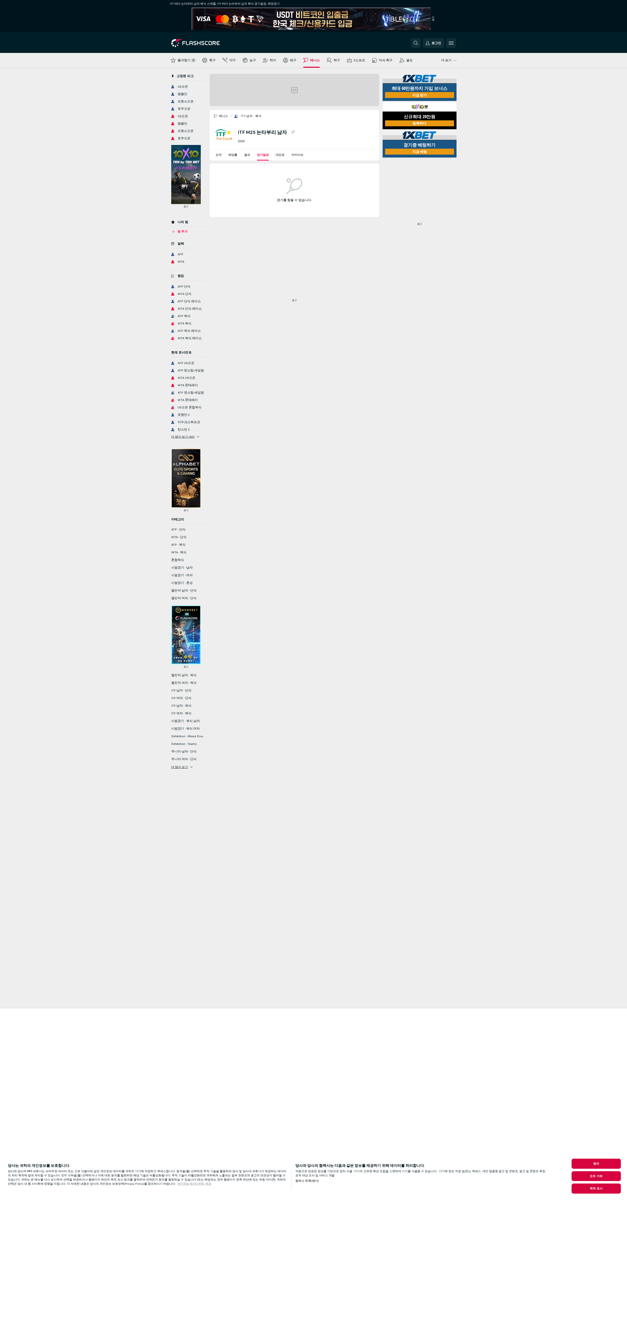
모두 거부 (596, 1176)
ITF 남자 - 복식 (251, 116)
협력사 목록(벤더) (307, 1181)
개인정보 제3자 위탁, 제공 (194, 1183)
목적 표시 (596, 1188)
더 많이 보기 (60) (183, 436)
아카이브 (297, 155)
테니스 (223, 116)
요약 (218, 155)
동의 (596, 1163)
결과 (247, 155)
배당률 (232, 155)
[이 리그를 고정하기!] (293, 132)
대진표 (280, 155)
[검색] (416, 43)
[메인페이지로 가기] (205, 43)
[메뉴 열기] (451, 43)
